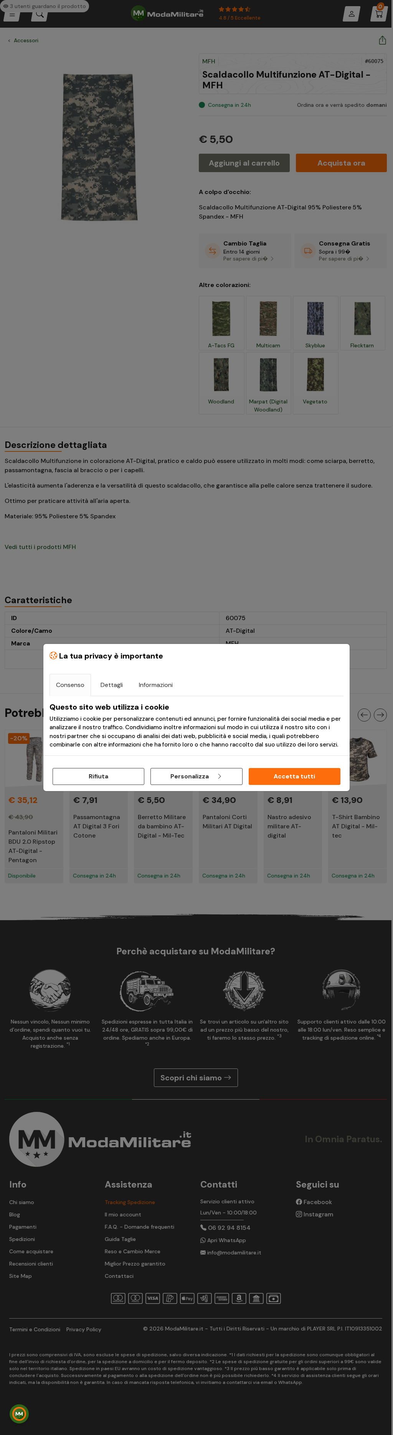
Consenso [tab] (70, 685)
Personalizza (190, 776)
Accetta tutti (294, 776)
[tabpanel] (196, 725)
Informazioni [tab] (156, 685)
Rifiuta (98, 776)
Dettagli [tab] (112, 685)
